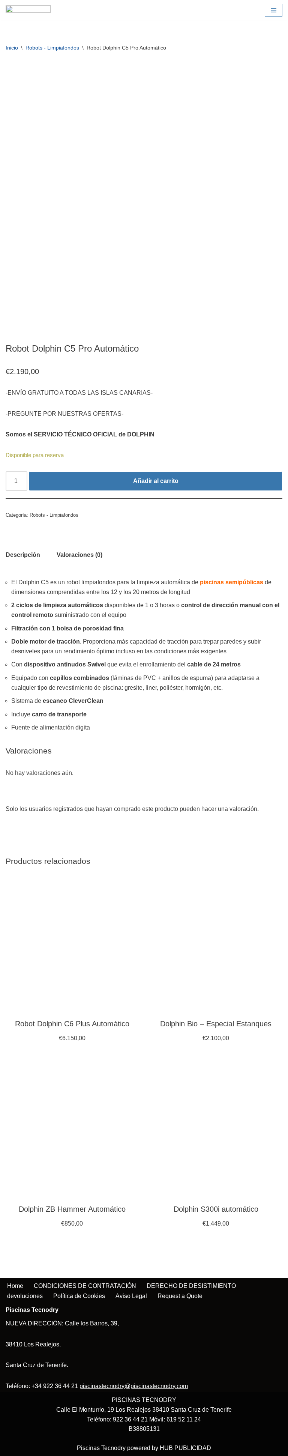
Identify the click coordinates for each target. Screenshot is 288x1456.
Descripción (23, 555)
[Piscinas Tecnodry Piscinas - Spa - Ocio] (28, 10)
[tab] (23, 555)
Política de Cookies (79, 1296)
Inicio (12, 48)
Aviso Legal (131, 1296)
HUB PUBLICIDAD (185, 1448)
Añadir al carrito (155, 481)
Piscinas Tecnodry (101, 1448)
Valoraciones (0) (79, 555)
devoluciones (25, 1296)
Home (15, 1286)
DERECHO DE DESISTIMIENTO (191, 1286)
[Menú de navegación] (273, 10)
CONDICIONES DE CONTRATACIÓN (85, 1286)
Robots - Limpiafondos (52, 48)
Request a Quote (180, 1296)
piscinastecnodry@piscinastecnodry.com (134, 1386)
